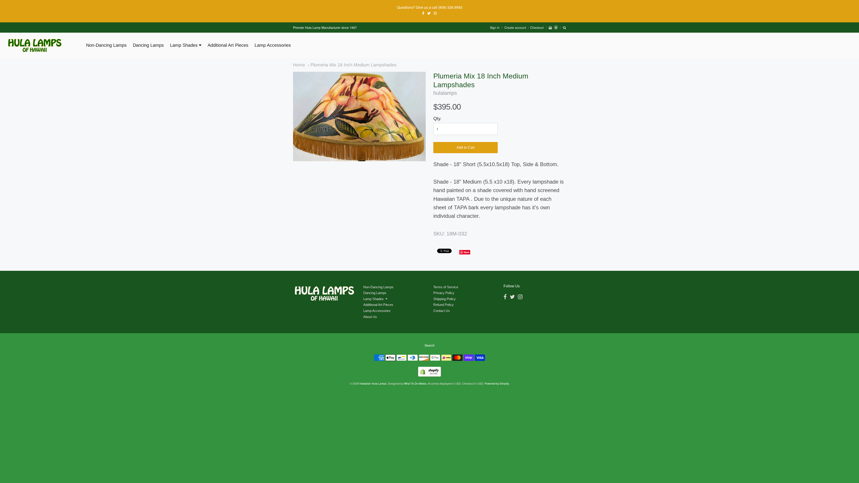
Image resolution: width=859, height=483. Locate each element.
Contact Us (441, 311)
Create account (515, 27)
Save (466, 252)
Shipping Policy (444, 299)
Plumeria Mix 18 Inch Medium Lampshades (353, 64)
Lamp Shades (184, 45)
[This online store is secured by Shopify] (429, 375)
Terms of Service (445, 287)
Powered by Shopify (497, 383)
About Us (370, 317)
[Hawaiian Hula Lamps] (35, 45)
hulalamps (445, 93)
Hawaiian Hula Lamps (373, 383)
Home (299, 64)
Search (430, 345)
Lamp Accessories (273, 45)
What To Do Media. (415, 383)
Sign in (495, 27)
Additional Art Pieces (228, 45)
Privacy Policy (443, 293)
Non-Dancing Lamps (106, 45)
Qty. (437, 118)
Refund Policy (443, 305)
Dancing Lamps (148, 45)
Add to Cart (465, 147)
